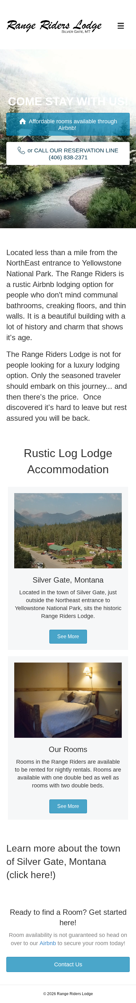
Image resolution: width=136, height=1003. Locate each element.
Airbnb (48, 943)
